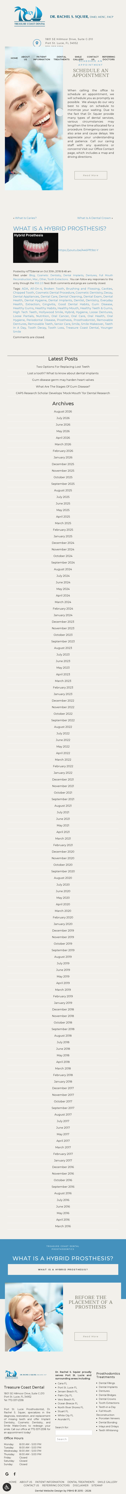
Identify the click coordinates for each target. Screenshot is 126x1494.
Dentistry (92, 300)
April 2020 (63, 904)
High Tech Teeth (25, 312)
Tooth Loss (56, 327)
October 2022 (63, 713)
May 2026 (63, 431)
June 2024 (63, 582)
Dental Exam (93, 296)
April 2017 (63, 1140)
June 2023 (63, 661)
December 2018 (63, 1009)
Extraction (33, 304)
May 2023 (63, 667)
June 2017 (63, 1127)
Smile (76, 324)
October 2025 (63, 477)
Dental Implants (73, 275)
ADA (25, 288)
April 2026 (63, 437)
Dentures (91, 275)
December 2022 (63, 700)
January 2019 (63, 1002)
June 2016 (63, 1206)
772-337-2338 (16, 1400)
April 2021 (63, 832)
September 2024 (63, 562)
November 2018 (63, 1016)
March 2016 (63, 1226)
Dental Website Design (49, 1490)
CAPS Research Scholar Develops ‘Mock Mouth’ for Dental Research (63, 393)
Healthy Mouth (68, 308)
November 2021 (63, 786)
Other (42, 279)
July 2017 (63, 1121)
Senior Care (62, 324)
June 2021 (63, 818)
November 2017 (63, 1094)
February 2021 (63, 845)
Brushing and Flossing (83, 288)
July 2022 (63, 733)
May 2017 (63, 1134)
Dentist (79, 300)
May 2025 (63, 510)
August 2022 (63, 726)
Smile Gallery (107, 1482)
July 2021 (63, 812)
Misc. (35, 279)
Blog (32, 275)
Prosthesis (64, 320)
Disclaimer (80, 1485)
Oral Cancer (60, 316)
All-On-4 (36, 288)
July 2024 (63, 575)
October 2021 (63, 792)
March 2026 (63, 444)
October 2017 (63, 1101)
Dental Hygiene (35, 300)
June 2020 (63, 891)
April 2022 (63, 753)
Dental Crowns (107, 1399)
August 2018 (63, 1035)
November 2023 (63, 628)
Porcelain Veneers (109, 1418)
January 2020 (63, 924)
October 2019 (63, 943)
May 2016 (63, 1213)
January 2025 (63, 536)
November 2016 (63, 1173)
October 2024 (63, 556)
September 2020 (63, 871)
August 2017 (63, 1114)
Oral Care (78, 316)
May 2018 (63, 1055)
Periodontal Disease (41, 320)
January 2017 (63, 1160)
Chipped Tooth (23, 292)
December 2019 (63, 930)
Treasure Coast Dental (82, 327)
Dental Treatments (80, 1482)
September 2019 (63, 950)
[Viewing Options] (6, 1487)
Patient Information (49, 1482)
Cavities (107, 288)
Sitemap (97, 1485)
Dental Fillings (107, 1383)
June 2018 (63, 1048)
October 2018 (63, 1022)
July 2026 (63, 418)
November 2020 (63, 858)
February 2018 (63, 1075)
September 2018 (63, 1029)
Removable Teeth (40, 324)
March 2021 (63, 838)
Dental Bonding (108, 1422)
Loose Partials (23, 316)
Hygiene (82, 312)
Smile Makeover (92, 324)
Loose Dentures (100, 312)
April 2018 (63, 1062)
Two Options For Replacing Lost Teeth (63, 366)
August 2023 (63, 648)
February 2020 (63, 917)
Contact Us (31, 1485)
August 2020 (63, 878)
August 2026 (63, 411)
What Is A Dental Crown (94, 218)
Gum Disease (102, 304)
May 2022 (63, 746)
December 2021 (63, 779)
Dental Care (49, 296)
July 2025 (63, 497)
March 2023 (63, 681)
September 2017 (63, 1108)
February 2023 (63, 687)
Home (14, 58)
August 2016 (63, 1193)
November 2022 (63, 707)
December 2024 (63, 542)
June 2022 (63, 740)
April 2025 (63, 516)
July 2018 (63, 1042)
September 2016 (63, 1186)
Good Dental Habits (73, 304)
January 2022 (63, 772)
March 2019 (63, 989)
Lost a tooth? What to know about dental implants (63, 373)
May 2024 (63, 589)
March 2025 (63, 523)
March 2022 (63, 759)
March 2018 (63, 1068)
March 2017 (63, 1147)
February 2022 (63, 766)
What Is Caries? (26, 218)
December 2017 (63, 1088)
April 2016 (63, 1219)
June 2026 (63, 424)
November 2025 (63, 470)
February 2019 (63, 996)
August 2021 (63, 805)
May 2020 (63, 897)
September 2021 (63, 799)
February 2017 (63, 1154)
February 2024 (63, 608)
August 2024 (63, 569)
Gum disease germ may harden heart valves (63, 379)
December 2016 (63, 1167)
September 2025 (63, 483)
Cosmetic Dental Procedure (55, 292)
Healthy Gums (23, 308)
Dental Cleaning (70, 296)
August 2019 (63, 956)
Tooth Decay (37, 327)
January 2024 (63, 615)
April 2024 (63, 595)
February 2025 (63, 529)
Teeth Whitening (108, 1430)
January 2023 (63, 694)
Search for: (62, 1427)
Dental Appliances (26, 296)
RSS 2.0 (39, 283)
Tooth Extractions (57, 279)
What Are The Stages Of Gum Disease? (63, 386)
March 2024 (63, 602)
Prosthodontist (84, 320)
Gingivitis (48, 304)
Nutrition (42, 316)
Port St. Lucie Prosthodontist (24, 1409)
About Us (26, 1482)
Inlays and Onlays (109, 1426)
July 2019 (63, 963)
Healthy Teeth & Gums (96, 308)
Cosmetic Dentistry (49, 275)
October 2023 (63, 634)
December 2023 (63, 621)
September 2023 (63, 641)
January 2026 (63, 457)
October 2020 (63, 864)
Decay (108, 292)
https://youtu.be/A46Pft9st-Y (78, 250)
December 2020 (63, 851)
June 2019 (63, 970)
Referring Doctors (56, 1485)
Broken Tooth (54, 288)
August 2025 (63, 490)
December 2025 (63, 464)
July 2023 (63, 654)
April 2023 (63, 674)
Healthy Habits (45, 308)
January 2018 (63, 1081)
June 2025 (63, 503)
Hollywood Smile (51, 312)
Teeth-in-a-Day (107, 1407)
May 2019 (63, 976)
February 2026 (63, 450)
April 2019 (63, 983)
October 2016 (63, 1180)
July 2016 (63, 1200)
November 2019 (63, 937)
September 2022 (63, 720)
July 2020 (63, 884)
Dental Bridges (107, 1395)
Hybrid (69, 312)
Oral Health (96, 316)
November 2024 (63, 549)
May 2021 (63, 825)
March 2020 (63, 910)
